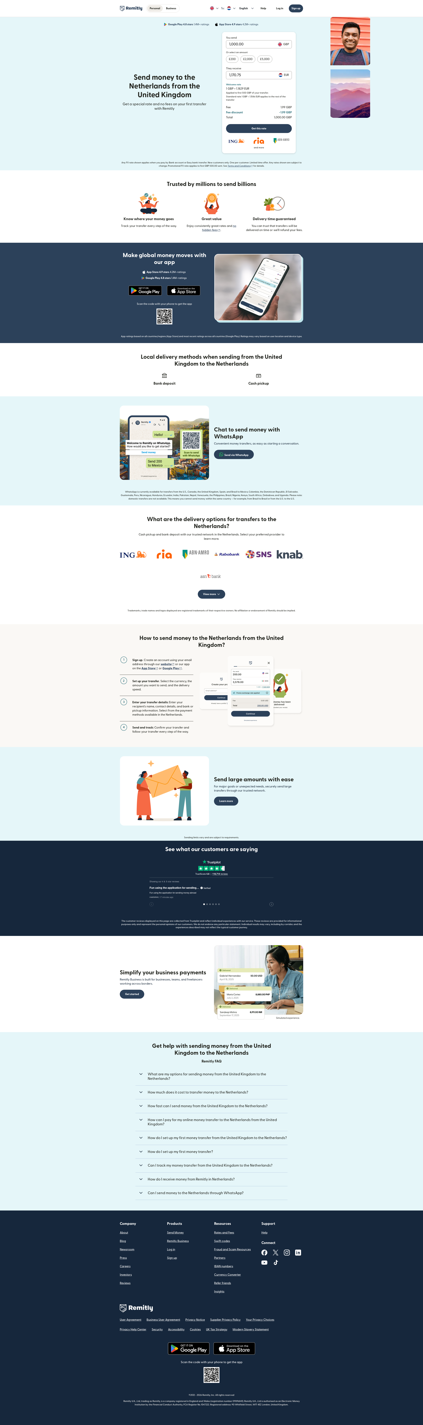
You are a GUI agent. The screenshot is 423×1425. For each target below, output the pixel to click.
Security (157, 1329)
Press (123, 1258)
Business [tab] (171, 8)
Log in (279, 8)
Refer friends (222, 1283)
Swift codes (222, 1241)
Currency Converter (227, 1274)
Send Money (175, 1232)
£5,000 (264, 59)
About (124, 1232)
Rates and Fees (224, 1232)
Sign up (295, 8)
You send (231, 37)
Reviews (125, 1283)
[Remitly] (131, 8)
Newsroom (127, 1249)
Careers (125, 1266)
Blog (123, 1241)
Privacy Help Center (133, 1329)
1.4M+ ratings (189, 25)
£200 (232, 59)
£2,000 (247, 59)
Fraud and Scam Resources (232, 1249)
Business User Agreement (163, 1319)
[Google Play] (145, 291)
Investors (126, 1274)
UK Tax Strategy (216, 1329)
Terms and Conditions (240, 166)
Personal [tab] (155, 8)
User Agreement (130, 1319)
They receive (233, 68)
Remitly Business (178, 1241)
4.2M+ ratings (239, 25)
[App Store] (183, 291)
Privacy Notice (195, 1319)
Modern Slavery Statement (251, 1329)
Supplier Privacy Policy (225, 1319)
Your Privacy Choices (260, 1319)
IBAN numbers (223, 1266)
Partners (219, 1258)
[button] (214, 8)
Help (263, 8)
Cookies (195, 1329)
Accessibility (176, 1329)
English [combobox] (243, 8)
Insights (219, 1291)
